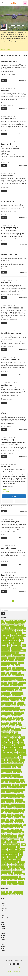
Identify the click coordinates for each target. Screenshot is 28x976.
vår (10, 867)
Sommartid (6, 144)
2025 (3, 920)
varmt (13, 869)
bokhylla (3, 648)
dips (17, 658)
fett (17, 668)
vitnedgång (20, 882)
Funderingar (16, 891)
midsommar (9, 762)
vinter (23, 879)
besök (21, 640)
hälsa (20, 690)
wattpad (9, 884)
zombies (18, 884)
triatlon (20, 854)
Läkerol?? (5, 413)
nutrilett (3, 780)
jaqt (22, 702)
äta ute (13, 630)
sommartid (16, 822)
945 (20, 620)
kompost (4, 720)
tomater (9, 847)
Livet (4, 77)
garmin (15, 683)
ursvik (19, 859)
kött (8, 727)
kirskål (7, 712)
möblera (3, 767)
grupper (7, 690)
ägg (14, 623)
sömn (21, 822)
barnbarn (4, 638)
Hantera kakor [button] (20, 501)
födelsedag (4, 675)
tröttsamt (14, 857)
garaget (10, 683)
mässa (24, 755)
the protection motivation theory (9, 844)
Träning (13, 852)
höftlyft (9, 695)
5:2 (17, 620)
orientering (8, 785)
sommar (11, 822)
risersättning (4, 809)
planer (3, 797)
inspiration (16, 700)
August (4, 903)
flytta (19, 673)
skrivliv (3, 819)
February (4, 917)
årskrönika (4, 630)
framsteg (13, 680)
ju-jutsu (6, 705)
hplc (22, 695)
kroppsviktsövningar (15, 730)
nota (22, 777)
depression (4, 658)
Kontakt (10, 971)
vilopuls (18, 879)
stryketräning (5, 832)
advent (3, 623)
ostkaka (17, 785)
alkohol (15, 625)
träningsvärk (4, 854)
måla (14, 750)
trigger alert (4, 857)
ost (13, 785)
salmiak (9, 426)
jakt (15, 702)
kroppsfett (23, 727)
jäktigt (18, 702)
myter (18, 775)
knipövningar (19, 715)
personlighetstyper (6, 794)
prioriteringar (4, 799)
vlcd (2, 884)
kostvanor (4, 727)
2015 (3, 942)
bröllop (12, 650)
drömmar (17, 660)
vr (5, 884)
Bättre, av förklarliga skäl (12, 308)
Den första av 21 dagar (11, 333)
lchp (7, 740)
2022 (3, 926)
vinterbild (4, 882)
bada (11, 633)
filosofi (9, 670)
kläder (11, 712)
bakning (3, 635)
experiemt (17, 665)
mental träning (15, 760)
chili (2, 653)
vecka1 (9, 872)
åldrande (7, 625)
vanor (6, 867)
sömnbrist (4, 824)
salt (15, 812)
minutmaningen (19, 765)
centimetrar (22, 650)
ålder (3, 625)
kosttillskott (18, 725)
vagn (13, 864)
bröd (9, 650)
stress (20, 829)
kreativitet (17, 727)
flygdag (11, 673)
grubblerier (22, 687)
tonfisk (14, 847)
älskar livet (21, 625)
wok (13, 884)
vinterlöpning (10, 882)
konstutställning (17, 294)
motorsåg (4, 772)
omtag (20, 782)
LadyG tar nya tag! (16, 25)
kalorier (8, 707)
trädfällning (4, 849)
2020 (3, 931)
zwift (22, 884)
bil (8, 643)
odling (6, 782)
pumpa (22, 802)
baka (20, 633)
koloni (14, 717)
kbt (19, 710)
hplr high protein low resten (8, 697)
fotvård (7, 680)
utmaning (16, 862)
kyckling (13, 735)
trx (17, 857)
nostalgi (17, 777)
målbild (18, 750)
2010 (3, 953)
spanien (14, 824)
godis (17, 685)
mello (9, 760)
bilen (11, 643)
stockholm (9, 827)
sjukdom (21, 814)
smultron (17, 819)
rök (9, 809)
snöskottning (4, 822)
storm (10, 829)
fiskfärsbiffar (22, 670)
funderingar (4, 683)
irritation (3, 702)
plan (23, 794)
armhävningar (18, 628)
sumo (3, 837)
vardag (13, 867)
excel (12, 665)
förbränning (14, 675)
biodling (18, 643)
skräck (19, 817)
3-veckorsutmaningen (13, 319)
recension (18, 804)
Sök (3, 613)
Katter (3, 894)
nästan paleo (5, 777)
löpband (3, 745)
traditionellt (16, 849)
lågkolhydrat (4, 737)
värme (9, 869)
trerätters (16, 854)
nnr (10, 777)
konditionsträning (11, 720)
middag (3, 762)
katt (12, 710)
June (3, 908)
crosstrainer (12, 653)
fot (21, 678)
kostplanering (5, 725)
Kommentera (23, 80)
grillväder (17, 687)
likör (3, 742)
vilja (9, 879)
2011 (3, 950)
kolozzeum (19, 717)
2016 (3, 939)
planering (8, 797)
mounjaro (9, 772)
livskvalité (15, 742)
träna (9, 852)
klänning (16, 712)
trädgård (10, 849)
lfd (22, 740)
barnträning (10, 638)
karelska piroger (15, 707)
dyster (3, 665)
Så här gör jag (7, 440)
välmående (21, 864)
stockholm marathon (17, 827)
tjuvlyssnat (4, 847)
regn (8, 807)
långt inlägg (16, 737)
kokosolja (4, 717)
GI (18, 683)
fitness (3, 673)
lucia (3, 747)
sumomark (8, 837)
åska (9, 630)
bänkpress (13, 635)
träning (4, 105)
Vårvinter (5, 90)
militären (15, 762)
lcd (23, 737)
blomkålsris (14, 645)
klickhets (4, 715)
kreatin (12, 727)
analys (3, 628)
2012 (3, 948)
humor (8, 162)
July (3, 905)
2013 (3, 946)
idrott (24, 697)
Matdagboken (8, 757)
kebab (23, 710)
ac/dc (24, 620)
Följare (8, 49)
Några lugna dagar (9, 228)
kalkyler (23, 705)
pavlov (3, 792)
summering (20, 834)
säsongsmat (20, 812)
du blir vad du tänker (6, 663)
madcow (14, 747)
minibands (4, 765)
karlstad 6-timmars (6, 710)
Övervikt (10, 787)
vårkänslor (4, 869)
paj (19, 787)
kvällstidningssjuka (6, 735)
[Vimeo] (17, 964)
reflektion (4, 807)
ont (23, 782)
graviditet (8, 687)
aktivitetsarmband (21, 623)
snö (21, 819)
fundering (23, 680)
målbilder (23, 750)
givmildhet (23, 683)
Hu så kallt (5, 467)
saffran (6, 812)
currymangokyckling (6, 655)
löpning (10, 399)
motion (18, 767)
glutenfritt (12, 685)
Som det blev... (7, 575)
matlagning (15, 757)
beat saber (16, 638)
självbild (9, 814)
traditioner (22, 849)
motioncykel (4, 770)
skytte (7, 819)
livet (11, 742)
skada (3, 817)
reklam (16, 807)
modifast (9, 767)
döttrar (7, 660)
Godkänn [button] (14, 496)
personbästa (20, 792)
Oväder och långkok (10, 521)
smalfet (12, 819)
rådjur (10, 804)
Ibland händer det (9, 61)
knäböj (12, 715)
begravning (16, 640)
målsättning (9, 752)
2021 (3, 928)
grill (12, 687)
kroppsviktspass (5, 732)
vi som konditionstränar (19, 874)
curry (17, 653)
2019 (3, 933)
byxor (17, 650)
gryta (16, 690)
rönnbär (13, 809)
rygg (3, 812)
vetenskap (10, 874)
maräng (8, 755)
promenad (10, 346)
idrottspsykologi (5, 700)
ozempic (15, 787)
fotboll (3, 680)
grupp (3, 690)
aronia (24, 628)
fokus (9, 675)
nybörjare (12, 780)
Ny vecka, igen (7, 201)
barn (25, 635)
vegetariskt (4, 874)
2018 (3, 935)
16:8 (3, 620)
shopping (4, 814)
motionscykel (11, 770)
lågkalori (18, 735)
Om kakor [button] (7, 501)
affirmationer (9, 623)
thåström (14, 842)
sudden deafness (13, 834)
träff (2, 852)
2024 (3, 922)
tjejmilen (23, 844)
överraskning (23, 785)
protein (3, 802)
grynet (12, 690)
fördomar (21, 675)
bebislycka (4, 640)
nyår (8, 780)
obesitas (22, 780)
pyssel (5, 804)
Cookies (5, 968)
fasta (13, 668)
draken (12, 660)
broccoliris (4, 650)
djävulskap (21, 658)
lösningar (23, 745)
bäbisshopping (5, 633)
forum (13, 678)
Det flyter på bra (8, 119)
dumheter (14, 663)
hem (9, 692)
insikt (11, 700)
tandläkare (16, 839)
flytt (16, 673)
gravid (3, 687)
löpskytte (17, 745)
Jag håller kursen (8, 548)
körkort (11, 722)
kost (12, 453)
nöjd (13, 777)
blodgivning (4, 645)
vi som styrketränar (6, 877)
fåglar (9, 668)
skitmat (7, 817)
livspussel (21, 742)
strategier (15, 829)
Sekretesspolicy (12, 968)
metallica (22, 760)
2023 (3, 924)
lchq (10, 740)
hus (21, 697)
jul (10, 705)
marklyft (19, 755)
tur (20, 857)
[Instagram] (10, 964)
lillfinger (6, 742)
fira (17, 670)
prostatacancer (18, 799)
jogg (3, 705)
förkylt (3, 678)
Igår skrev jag (4, 550)
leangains (14, 740)
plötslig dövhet (15, 797)
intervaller (22, 700)
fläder (7, 673)
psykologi (17, 802)
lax (20, 737)
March (3, 915)
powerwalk (22, 797)
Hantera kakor (16, 971)
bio (14, 643)
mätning (21, 757)
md (6, 760)
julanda (14, 705)
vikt (3, 130)
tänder (10, 839)
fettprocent (4, 670)
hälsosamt (4, 692)
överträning (4, 787)
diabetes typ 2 (11, 658)
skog (12, 817)
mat (2, 757)
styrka (15, 832)
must (8, 775)
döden (3, 660)
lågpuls (10, 737)
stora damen (4, 829)
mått (3, 760)
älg (11, 625)
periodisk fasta (12, 792)
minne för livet (11, 765)
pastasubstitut (17, 790)
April (3, 913)
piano (13, 794)
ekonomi (8, 665)
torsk (18, 847)
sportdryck (19, 824)
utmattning (21, 862)
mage (3, 750)
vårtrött (18, 869)
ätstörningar (19, 630)
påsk (11, 790)
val (16, 864)
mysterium (12, 775)
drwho (22, 660)
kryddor (12, 732)
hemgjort (13, 692)
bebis (21, 638)
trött (9, 857)
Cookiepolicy (5, 489)
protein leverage (10, 802)
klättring (21, 712)
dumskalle (20, 663)
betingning (4, 643)
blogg (9, 645)
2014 (3, 944)
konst (22, 720)
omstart (15, 782)
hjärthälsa (4, 695)
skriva (23, 817)
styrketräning (5, 834)
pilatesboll (18, 794)
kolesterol (9, 717)
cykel (13, 655)
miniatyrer (21, 762)
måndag (3, 755)
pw (2, 804)
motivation (18, 588)
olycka (10, 782)
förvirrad (18, 678)
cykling (17, 655)
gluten (7, 685)
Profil (3, 49)
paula (23, 790)
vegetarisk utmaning (16, 872)
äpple (7, 628)
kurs (16, 732)
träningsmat (19, 852)
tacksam (20, 837)
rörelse (18, 809)
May (3, 910)
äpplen (11, 628)
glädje (3, 685)
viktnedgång (4, 879)
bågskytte (10, 105)
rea (14, 804)
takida (3, 839)
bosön (8, 648)
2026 (3, 901)
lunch (10, 747)
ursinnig (14, 859)
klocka (8, 715)
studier (10, 832)
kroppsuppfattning (6, 730)
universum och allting (6, 859)
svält (13, 837)
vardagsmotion (20, 867)
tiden (19, 844)
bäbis (24, 630)
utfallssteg (10, 862)
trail (6, 852)
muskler (3, 775)
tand (7, 839)
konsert (18, 720)
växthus (23, 869)
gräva (21, 685)
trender (10, 854)
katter (16, 710)
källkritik (3, 707)
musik (20, 772)
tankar (21, 839)
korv (16, 722)
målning (3, 752)
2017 (3, 937)
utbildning (4, 862)
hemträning (19, 692)
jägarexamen (10, 294)
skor (15, 817)
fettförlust (21, 668)
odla (3, 782)
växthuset (4, 872)
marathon (14, 755)
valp (3, 867)
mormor (14, 767)
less (19, 740)
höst (19, 695)
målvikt (15, 752)
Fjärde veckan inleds (10, 360)
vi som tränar (15, 877)
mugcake (15, 772)
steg (8, 187)
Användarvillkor (21, 968)
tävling (3, 842)
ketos (3, 712)
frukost (17, 680)
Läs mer (3, 47)
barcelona (20, 635)
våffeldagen (4, 864)
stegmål (3, 827)
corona (6, 653)
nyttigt (17, 780)
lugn (6, 747)
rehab (12, 807)
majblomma (8, 750)
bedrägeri (10, 640)
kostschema (12, 725)
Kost (4, 426)
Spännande (6, 282)
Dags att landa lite (9, 254)
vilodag (13, 879)
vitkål (16, 882)
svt (16, 837)
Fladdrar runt (6, 176)
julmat (18, 705)
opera (3, 785)
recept (23, 804)
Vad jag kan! (6, 385)
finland (13, 670)
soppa (9, 824)
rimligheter (22, 807)
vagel (9, 864)
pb (6, 792)
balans (8, 635)
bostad (12, 648)
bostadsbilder (19, 648)
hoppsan (14, 695)
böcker (23, 645)
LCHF (3, 740)
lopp (13, 745)
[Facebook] (14, 964)
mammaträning (21, 752)
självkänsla (14, 814)
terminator (8, 842)
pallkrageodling (5, 790)
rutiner (22, 809)
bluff (20, 645)
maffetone (20, 747)
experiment (4, 668)
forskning (8, 678)
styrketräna (20, 832)
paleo (23, 787)
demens (22, 655)
